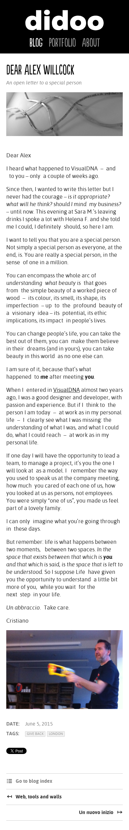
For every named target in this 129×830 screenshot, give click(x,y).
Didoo (64, 20)
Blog (36, 43)
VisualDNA (66, 390)
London (56, 734)
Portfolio (62, 43)
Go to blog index (34, 781)
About (91, 43)
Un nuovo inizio (96, 812)
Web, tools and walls (39, 797)
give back (35, 734)
